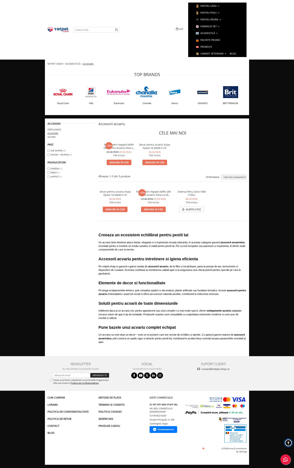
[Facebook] (134, 375)
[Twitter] (147, 375)
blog (233, 53)
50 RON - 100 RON (60, 154)
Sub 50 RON (57, 150)
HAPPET (55, 176)
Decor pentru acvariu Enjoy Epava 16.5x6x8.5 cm (154, 146)
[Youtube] (141, 375)
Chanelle (147, 103)
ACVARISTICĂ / (73, 63)
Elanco (175, 103)
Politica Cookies (110, 411)
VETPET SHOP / (56, 63)
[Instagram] (160, 375)
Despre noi (106, 419)
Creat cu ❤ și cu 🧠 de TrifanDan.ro (203, 448)
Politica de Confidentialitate (85, 383)
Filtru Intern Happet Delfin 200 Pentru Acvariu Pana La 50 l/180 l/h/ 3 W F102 (119, 146)
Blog (50, 432)
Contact (53, 425)
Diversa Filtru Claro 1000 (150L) (192, 193)
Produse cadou (109, 425)
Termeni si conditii (112, 404)
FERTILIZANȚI (54, 129)
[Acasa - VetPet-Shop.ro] (58, 29)
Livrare (52, 404)
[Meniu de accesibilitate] (288, 443)
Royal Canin (63, 103)
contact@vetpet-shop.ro (215, 369)
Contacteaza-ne (166, 429)
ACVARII (51, 136)
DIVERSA (55, 168)
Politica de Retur (59, 419)
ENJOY (54, 172)
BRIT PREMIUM (230, 103)
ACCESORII (52, 133)
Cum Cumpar (56, 397)
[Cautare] (116, 30)
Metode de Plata (110, 397)
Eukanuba (119, 103)
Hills (91, 103)
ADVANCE (203, 103)
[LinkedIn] (154, 375)
